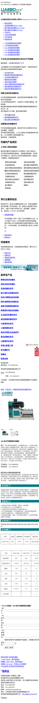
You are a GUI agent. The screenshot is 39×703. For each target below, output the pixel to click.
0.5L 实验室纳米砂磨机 (12, 48)
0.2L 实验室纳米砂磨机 (12, 55)
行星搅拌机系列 (10, 176)
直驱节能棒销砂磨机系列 (13, 89)
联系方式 (8, 253)
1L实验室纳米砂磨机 (11, 45)
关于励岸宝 (8, 37)
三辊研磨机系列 (29, 176)
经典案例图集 (9, 215)
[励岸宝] (5, 671)
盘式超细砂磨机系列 (11, 117)
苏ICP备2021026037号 (29, 694)
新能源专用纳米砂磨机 (10, 310)
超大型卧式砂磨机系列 (12, 119)
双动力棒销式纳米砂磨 (10, 297)
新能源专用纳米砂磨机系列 (14, 75)
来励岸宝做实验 (10, 257)
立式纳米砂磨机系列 (11, 77)
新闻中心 (8, 237)
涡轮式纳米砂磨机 (11, 82)
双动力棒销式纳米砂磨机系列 (14, 84)
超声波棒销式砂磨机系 (10, 302)
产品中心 (8, 32)
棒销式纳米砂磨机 (11, 79)
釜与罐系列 (8, 185)
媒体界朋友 (8, 262)
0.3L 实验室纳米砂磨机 (12, 50)
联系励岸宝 (8, 39)
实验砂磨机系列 (10, 165)
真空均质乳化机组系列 (12, 179)
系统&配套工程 (28, 182)
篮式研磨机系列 (29, 179)
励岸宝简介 (8, 235)
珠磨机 (26, 185)
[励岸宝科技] (15, 14)
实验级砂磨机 (13, 25)
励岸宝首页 (8, 23)
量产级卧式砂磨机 (14, 30)
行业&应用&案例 (10, 35)
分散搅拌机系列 (10, 182)
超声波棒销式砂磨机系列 (13, 86)
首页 (2, 389)
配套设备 (8, 188)
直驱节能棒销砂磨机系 (10, 306)
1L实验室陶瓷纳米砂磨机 (13, 43)
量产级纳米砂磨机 (15, 28)
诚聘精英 (8, 260)
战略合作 (8, 255)
